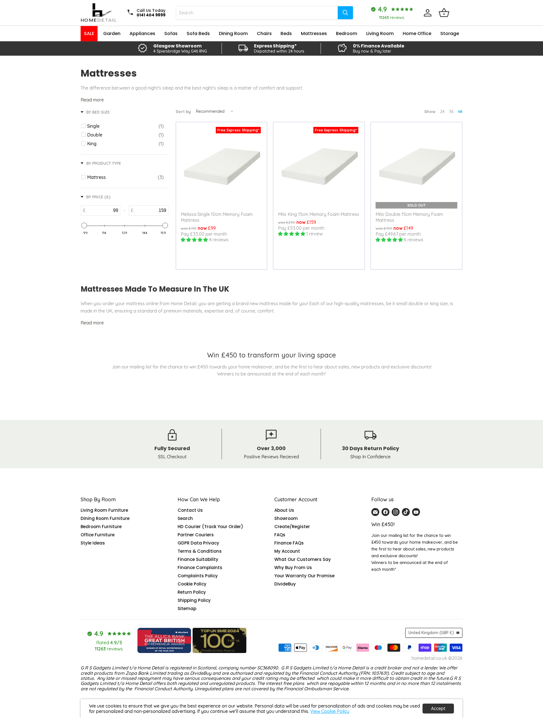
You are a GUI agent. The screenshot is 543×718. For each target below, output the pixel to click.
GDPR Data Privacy (198, 543)
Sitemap (187, 608)
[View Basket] (444, 12)
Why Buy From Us (293, 568)
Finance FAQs (289, 543)
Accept (438, 708)
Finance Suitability (198, 559)
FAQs (279, 535)
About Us (284, 510)
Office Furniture (98, 535)
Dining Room (233, 33)
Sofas (171, 33)
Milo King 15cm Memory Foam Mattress (318, 214)
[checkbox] (125, 126)
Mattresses (314, 33)
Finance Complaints (200, 568)
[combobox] (257, 12)
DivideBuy (285, 584)
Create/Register (292, 527)
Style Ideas (93, 543)
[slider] (84, 225)
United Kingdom (431, 632)
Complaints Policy (198, 576)
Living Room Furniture (104, 510)
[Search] (345, 12)
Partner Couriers (196, 535)
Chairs (264, 33)
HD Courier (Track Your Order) (210, 527)
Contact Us (190, 510)
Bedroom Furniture (101, 527)
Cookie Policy (192, 584)
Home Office (417, 33)
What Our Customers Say (302, 559)
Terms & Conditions (200, 551)
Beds (286, 33)
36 (451, 111)
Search (185, 518)
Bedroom (346, 33)
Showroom (286, 518)
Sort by (183, 111)
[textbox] (103, 210)
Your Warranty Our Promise (304, 576)
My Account (287, 551)
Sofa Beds (198, 33)
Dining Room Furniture (105, 518)
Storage (449, 33)
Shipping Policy (194, 600)
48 (460, 111)
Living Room (380, 33)
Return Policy (192, 592)
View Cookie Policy (329, 711)
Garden (111, 33)
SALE (89, 33)
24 (442, 111)
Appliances (142, 33)
